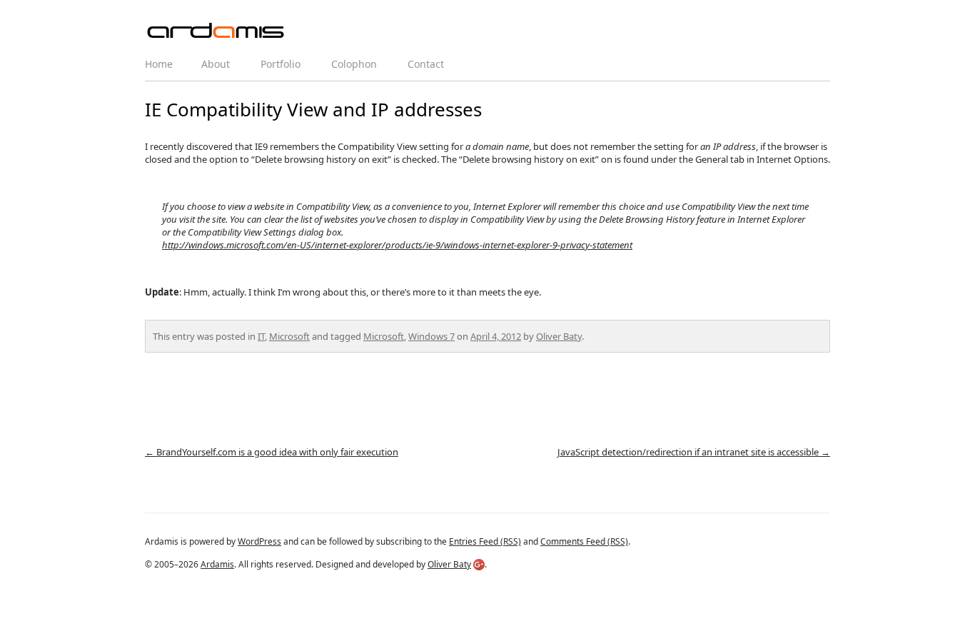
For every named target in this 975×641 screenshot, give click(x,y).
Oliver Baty (559, 336)
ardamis (216, 31)
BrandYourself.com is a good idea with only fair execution (271, 451)
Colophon (354, 64)
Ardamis (217, 564)
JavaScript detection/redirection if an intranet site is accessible (693, 451)
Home (159, 64)
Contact (426, 64)
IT (261, 336)
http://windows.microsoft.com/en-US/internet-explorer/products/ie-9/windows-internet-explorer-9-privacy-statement (397, 244)
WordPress (259, 541)
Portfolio (280, 64)
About (215, 64)
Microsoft (289, 336)
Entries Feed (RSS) (485, 541)
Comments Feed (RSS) (584, 541)
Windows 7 (431, 336)
